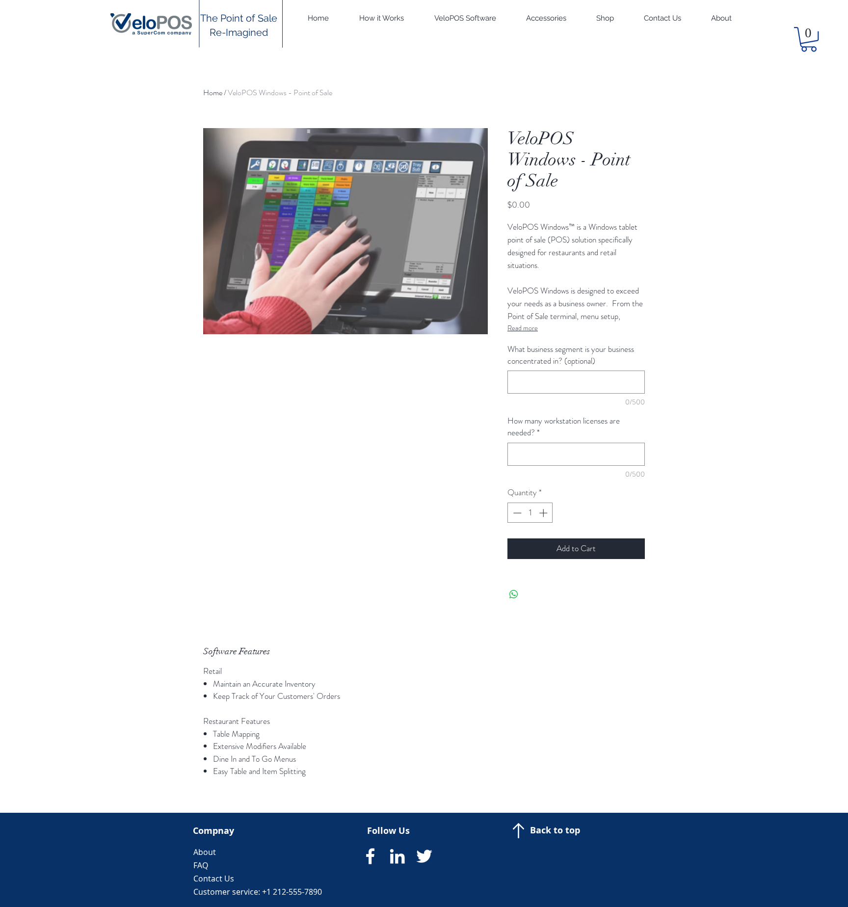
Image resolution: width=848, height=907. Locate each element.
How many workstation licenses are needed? (563, 426)
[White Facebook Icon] (370, 856)
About (204, 852)
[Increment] (544, 513)
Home (212, 92)
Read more (522, 328)
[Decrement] (516, 513)
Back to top (555, 830)
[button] (808, 39)
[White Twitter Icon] (424, 856)
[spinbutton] (530, 513)
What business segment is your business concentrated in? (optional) (570, 355)
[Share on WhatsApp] (514, 594)
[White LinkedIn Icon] (397, 856)
